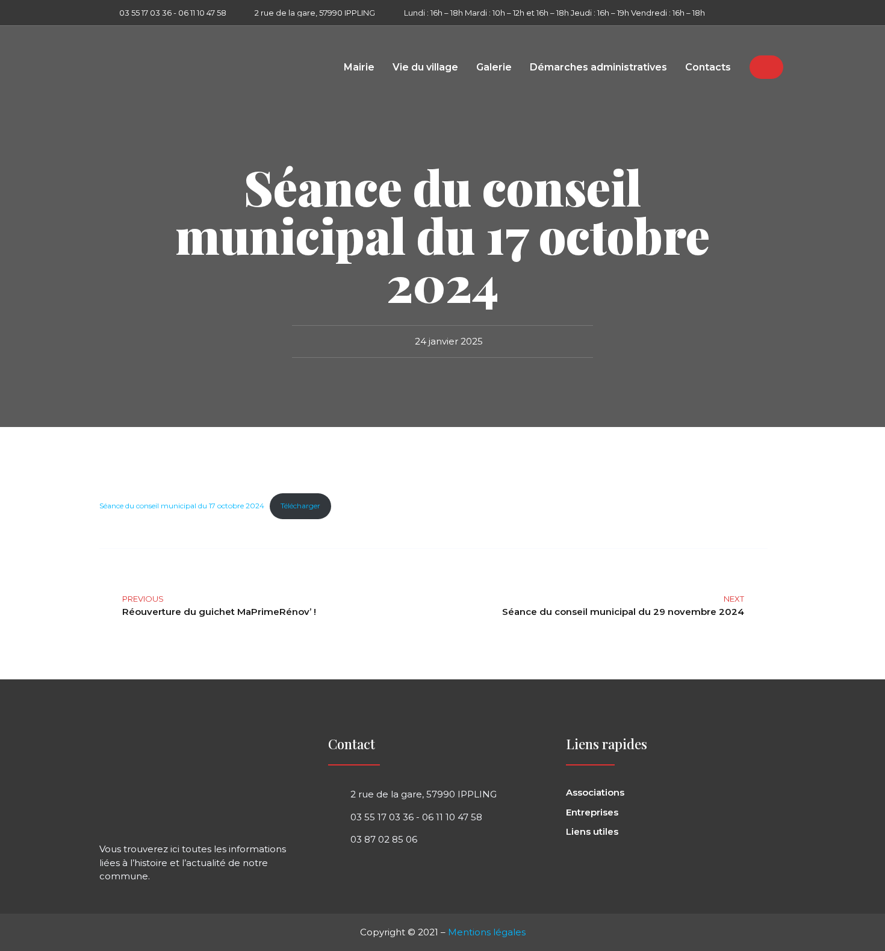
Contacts (708, 67)
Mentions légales (487, 932)
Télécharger (300, 505)
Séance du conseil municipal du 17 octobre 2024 (181, 505)
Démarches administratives (598, 67)
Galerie (494, 67)
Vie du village (425, 67)
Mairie (359, 67)
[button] (776, 12)
